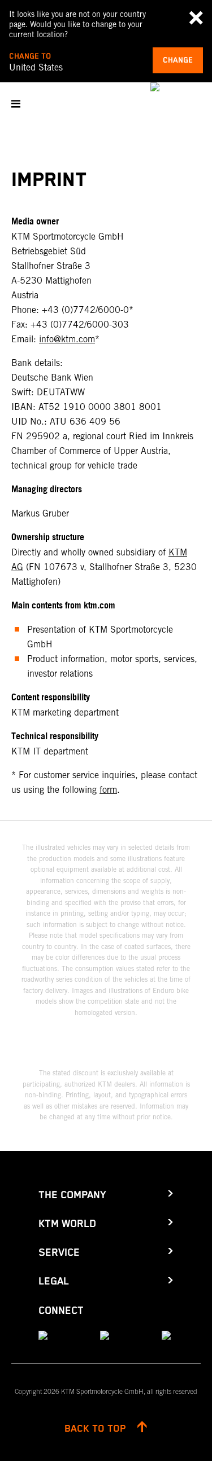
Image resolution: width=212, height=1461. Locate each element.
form (108, 789)
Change (178, 60)
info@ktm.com (67, 339)
